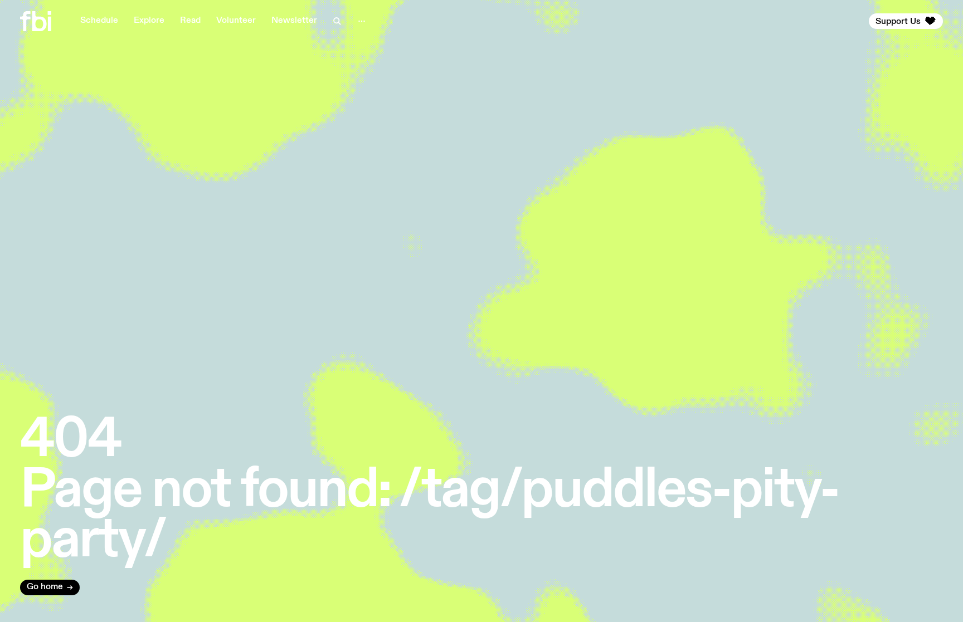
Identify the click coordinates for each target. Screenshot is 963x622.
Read (190, 20)
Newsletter (294, 20)
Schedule (99, 20)
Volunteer (236, 20)
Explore (149, 20)
